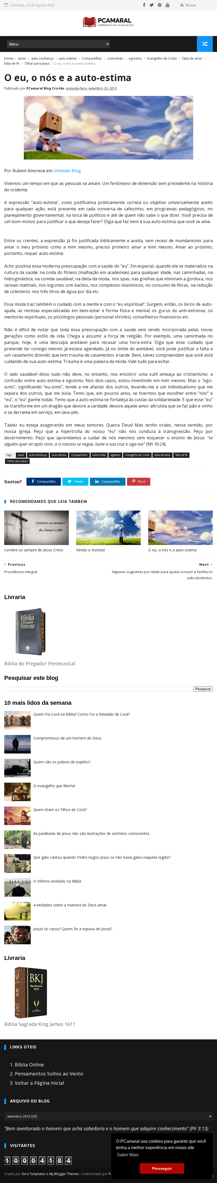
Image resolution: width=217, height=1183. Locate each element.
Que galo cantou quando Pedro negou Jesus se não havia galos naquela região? (101, 857)
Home (8, 58)
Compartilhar (92, 58)
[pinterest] (160, 5)
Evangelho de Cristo (162, 58)
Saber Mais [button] (127, 1155)
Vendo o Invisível (90, 549)
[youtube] (168, 5)
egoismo (135, 58)
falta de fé (11, 63)
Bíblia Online (29, 1064)
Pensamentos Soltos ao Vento (49, 1073)
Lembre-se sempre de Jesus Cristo (33, 549)
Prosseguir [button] (162, 1168)
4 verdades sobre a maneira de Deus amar (70, 904)
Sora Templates (33, 1174)
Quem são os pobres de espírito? (61, 761)
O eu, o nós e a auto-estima (172, 549)
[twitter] (152, 5)
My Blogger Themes (64, 1174)
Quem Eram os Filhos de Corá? (60, 809)
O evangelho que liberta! (54, 785)
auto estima (67, 58)
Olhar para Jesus (37, 63)
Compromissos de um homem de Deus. (67, 738)
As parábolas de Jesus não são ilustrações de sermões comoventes (91, 833)
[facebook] (144, 5)
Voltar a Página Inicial (39, 1083)
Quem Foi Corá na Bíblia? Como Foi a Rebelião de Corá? (81, 714)
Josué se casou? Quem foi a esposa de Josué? (72, 928)
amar (22, 58)
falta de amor (192, 58)
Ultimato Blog (67, 171)
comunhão (115, 58)
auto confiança (42, 58)
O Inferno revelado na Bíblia (57, 881)
